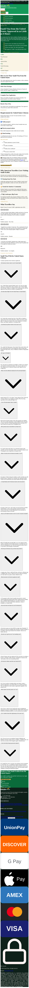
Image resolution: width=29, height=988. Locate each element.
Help (2, 9)
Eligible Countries (7, 7)
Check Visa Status (15, 803)
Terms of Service (4, 816)
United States (3, 811)
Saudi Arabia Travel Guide (10, 804)
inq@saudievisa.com (8, 970)
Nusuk (21, 160)
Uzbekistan (23, 811)
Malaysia (19, 811)
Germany (8, 811)
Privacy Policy (11, 816)
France (11, 811)
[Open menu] (7, 13)
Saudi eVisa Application (6, 803)
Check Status (13, 7)
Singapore (15, 811)
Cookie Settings (11, 817)
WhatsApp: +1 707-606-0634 (7, 3)
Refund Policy (17, 816)
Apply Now (3, 11)
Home (2, 7)
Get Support (18, 804)
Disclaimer (5, 817)
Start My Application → (6, 779)
